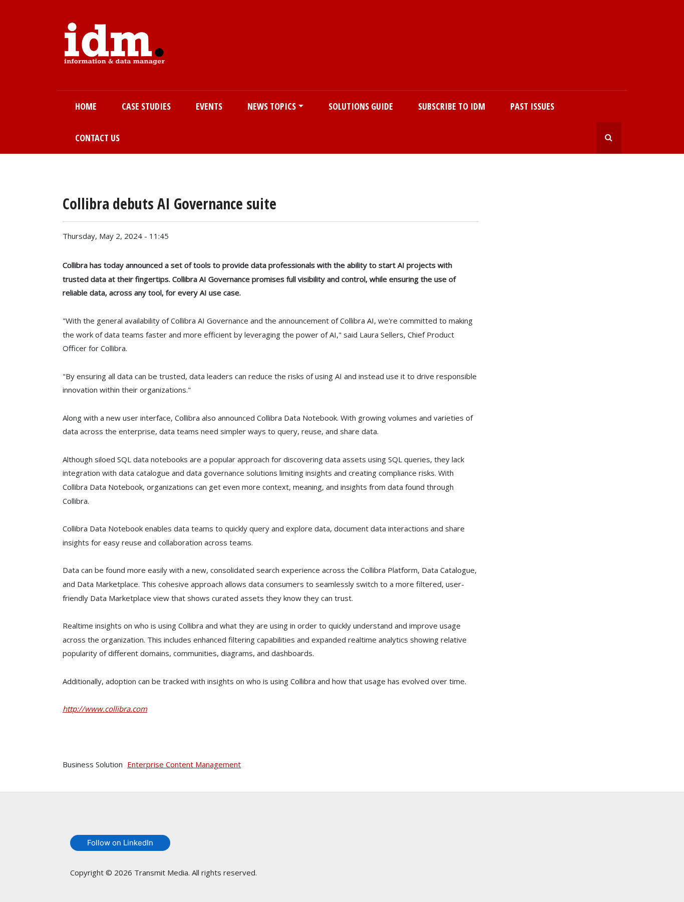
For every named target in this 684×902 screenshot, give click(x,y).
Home (86, 106)
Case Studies (146, 106)
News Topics (271, 106)
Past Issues (532, 106)
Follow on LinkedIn (120, 842)
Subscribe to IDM (451, 106)
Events (209, 106)
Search (608, 138)
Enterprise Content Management (184, 764)
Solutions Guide (360, 106)
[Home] (114, 42)
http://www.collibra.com (105, 709)
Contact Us (97, 138)
